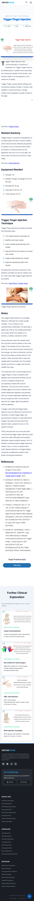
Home (11, 15)
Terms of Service (22, 898)
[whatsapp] (11, 764)
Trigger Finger (13, 127)
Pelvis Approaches (7, 845)
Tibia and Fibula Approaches (9, 854)
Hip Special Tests (6, 815)
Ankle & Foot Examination (9, 818)
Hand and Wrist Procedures (23, 15)
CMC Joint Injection (11, 697)
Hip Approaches (6, 833)
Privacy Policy (13, 898)
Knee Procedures (6, 868)
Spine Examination (7, 803)
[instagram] (15, 764)
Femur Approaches (7, 851)
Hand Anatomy (14, 163)
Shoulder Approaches (8, 839)
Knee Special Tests (7, 809)
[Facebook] (3, 764)
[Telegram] (7, 764)
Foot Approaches (6, 842)
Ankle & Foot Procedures (8, 865)
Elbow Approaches (7, 848)
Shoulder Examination (8, 800)
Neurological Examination (9, 806)
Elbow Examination (7, 821)
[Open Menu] (30, 2)
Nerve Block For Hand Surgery (15, 663)
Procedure (15, 15)
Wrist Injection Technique (13, 730)
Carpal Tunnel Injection (12, 631)
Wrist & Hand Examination (9, 812)
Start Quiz (17, 565)
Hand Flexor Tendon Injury (18, 283)
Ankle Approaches (7, 836)
